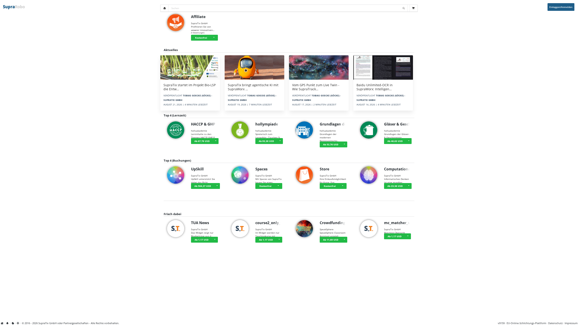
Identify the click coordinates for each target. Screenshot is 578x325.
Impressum (571, 323)
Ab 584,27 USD (202, 186)
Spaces (261, 169)
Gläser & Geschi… (399, 124)
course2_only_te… (271, 222)
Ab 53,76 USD (330, 144)
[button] (214, 38)
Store (324, 169)
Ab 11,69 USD (330, 239)
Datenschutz (555, 323)
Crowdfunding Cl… (336, 222)
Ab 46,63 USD (395, 141)
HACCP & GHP (203, 124)
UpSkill (197, 169)
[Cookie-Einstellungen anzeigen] (13, 323)
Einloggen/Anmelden (560, 7)
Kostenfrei (201, 37)
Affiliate (198, 16)
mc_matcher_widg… (402, 222)
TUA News (200, 222)
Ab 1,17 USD (201, 239)
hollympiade (266, 124)
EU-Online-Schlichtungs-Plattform (526, 323)
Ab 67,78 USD (202, 141)
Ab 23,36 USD (395, 186)
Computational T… (401, 169)
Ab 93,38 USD (266, 141)
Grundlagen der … (336, 124)
